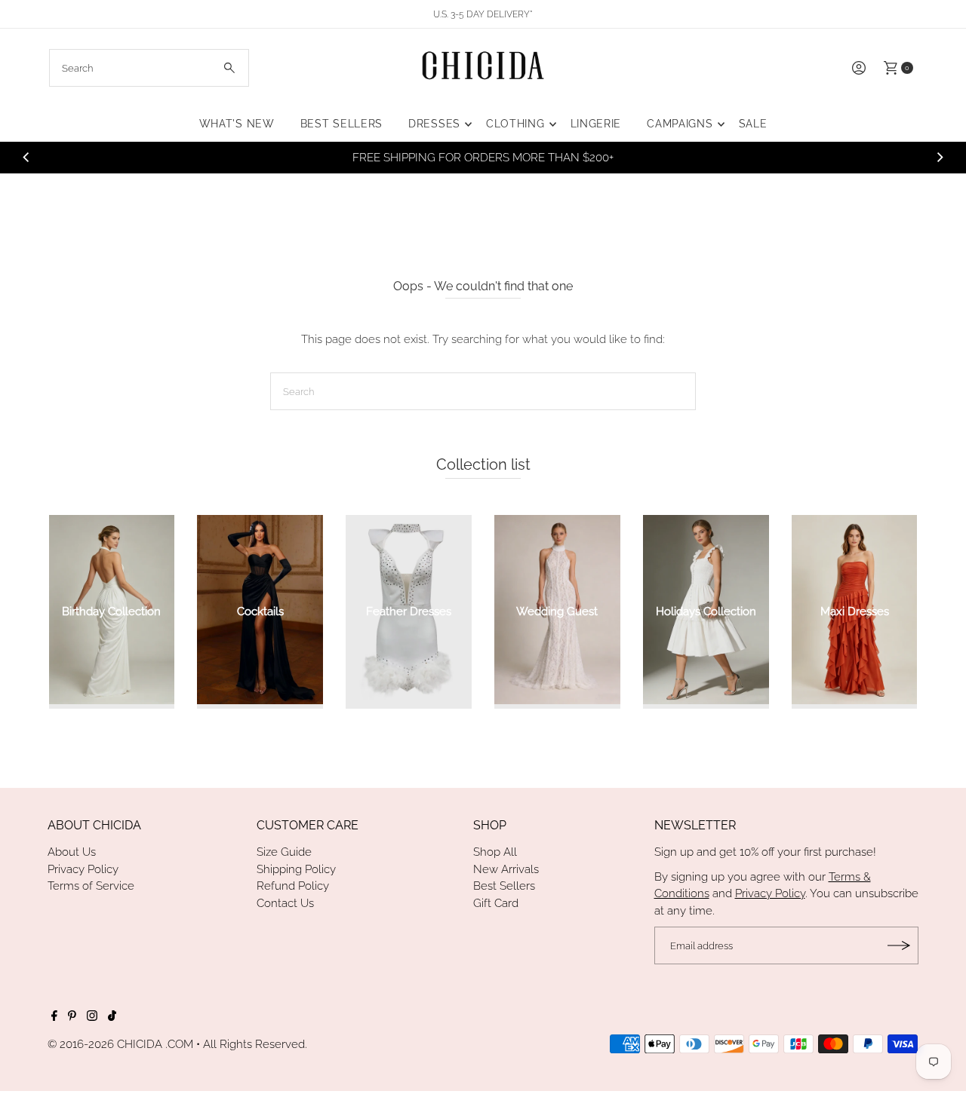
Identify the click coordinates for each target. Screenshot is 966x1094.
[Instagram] (92, 1017)
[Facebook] (54, 1017)
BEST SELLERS (341, 124)
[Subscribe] (899, 945)
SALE (753, 124)
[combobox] (149, 68)
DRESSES (434, 124)
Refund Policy (293, 886)
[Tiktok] (112, 1017)
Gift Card (495, 903)
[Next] (939, 157)
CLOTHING (515, 124)
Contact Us (285, 903)
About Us (72, 852)
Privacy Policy (83, 869)
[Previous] (26, 157)
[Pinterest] (72, 1017)
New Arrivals (506, 869)
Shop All (495, 852)
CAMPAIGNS (679, 124)
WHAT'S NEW (237, 124)
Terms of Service (91, 886)
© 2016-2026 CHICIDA (105, 1044)
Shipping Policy (296, 869)
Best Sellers (504, 886)
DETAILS (681, 157)
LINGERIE (596, 124)
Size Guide (284, 852)
